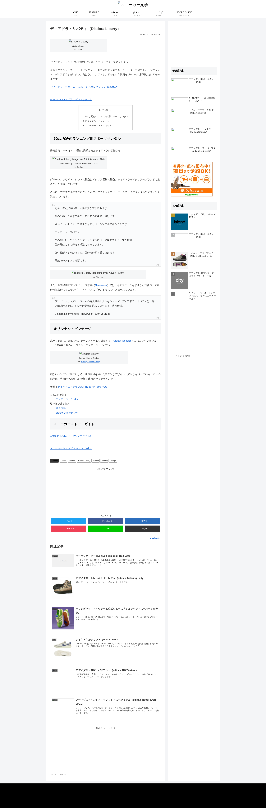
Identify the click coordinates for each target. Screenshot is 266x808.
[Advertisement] (105, 490)
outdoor (96, 461)
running (105, 461)
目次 (101, 110)
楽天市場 (61, 408)
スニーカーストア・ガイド (98, 125)
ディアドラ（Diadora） (69, 399)
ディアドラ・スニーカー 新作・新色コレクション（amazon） (85, 87)
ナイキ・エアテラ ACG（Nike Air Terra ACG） (84, 386)
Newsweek (101, 285)
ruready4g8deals (122, 340)
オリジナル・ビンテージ (97, 121)
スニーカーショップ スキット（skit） (71, 448)
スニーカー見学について (62, 789)
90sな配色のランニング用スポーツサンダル (106, 116)
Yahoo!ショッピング (67, 412)
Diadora (55, 461)
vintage (113, 461)
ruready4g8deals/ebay (90, 362)
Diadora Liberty (84, 461)
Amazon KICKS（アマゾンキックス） (71, 99)
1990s (64, 461)
